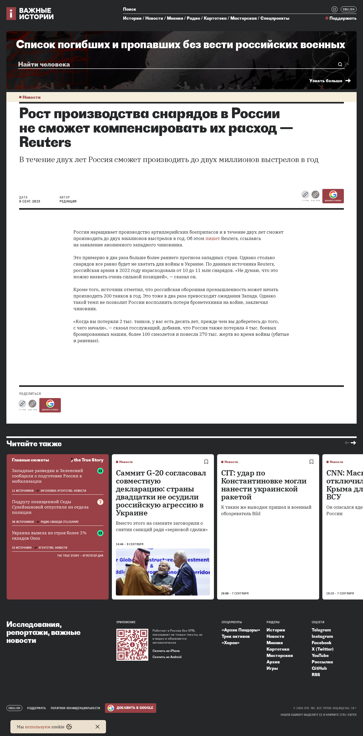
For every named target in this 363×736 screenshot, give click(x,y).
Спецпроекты (274, 18)
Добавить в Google (333, 201)
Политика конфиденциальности (75, 708)
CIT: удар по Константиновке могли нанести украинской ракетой (264, 485)
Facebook (321, 642)
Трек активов (236, 636)
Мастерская (243, 18)
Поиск (129, 9)
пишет (212, 238)
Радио (193, 18)
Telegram (321, 629)
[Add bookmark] (206, 462)
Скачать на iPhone (166, 651)
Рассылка (322, 661)
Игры (272, 668)
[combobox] (179, 64)
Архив (273, 661)
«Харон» (230, 642)
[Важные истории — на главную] (30, 13)
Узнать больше (325, 80)
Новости (154, 18)
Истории (132, 18)
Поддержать (343, 18)
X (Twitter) (323, 649)
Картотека (215, 18)
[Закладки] (334, 9)
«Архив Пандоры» (241, 629)
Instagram (322, 636)
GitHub (319, 668)
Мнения (175, 18)
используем (37, 726)
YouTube (320, 655)
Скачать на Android (167, 657)
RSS (316, 674)
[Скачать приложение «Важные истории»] (132, 645)
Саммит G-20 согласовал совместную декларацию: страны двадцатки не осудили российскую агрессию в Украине (161, 493)
